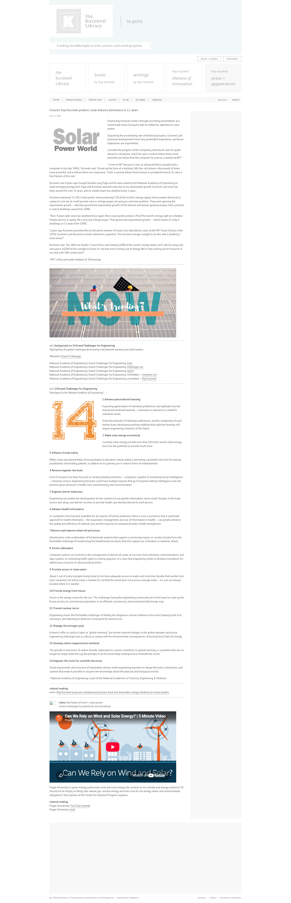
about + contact (209, 58)
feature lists (95, 99)
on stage (140, 99)
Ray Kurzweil (149, 378)
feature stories (74, 99)
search (235, 99)
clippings (157, 99)
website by (128, 897)
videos (213, 897)
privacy (202, 897)
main (129, 363)
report (130, 371)
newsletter (232, 58)
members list (149, 374)
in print (112, 99)
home (56, 99)
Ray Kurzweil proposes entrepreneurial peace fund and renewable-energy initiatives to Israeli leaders (113, 692)
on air (126, 99)
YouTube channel (80, 805)
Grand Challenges (71, 356)
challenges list (135, 367)
